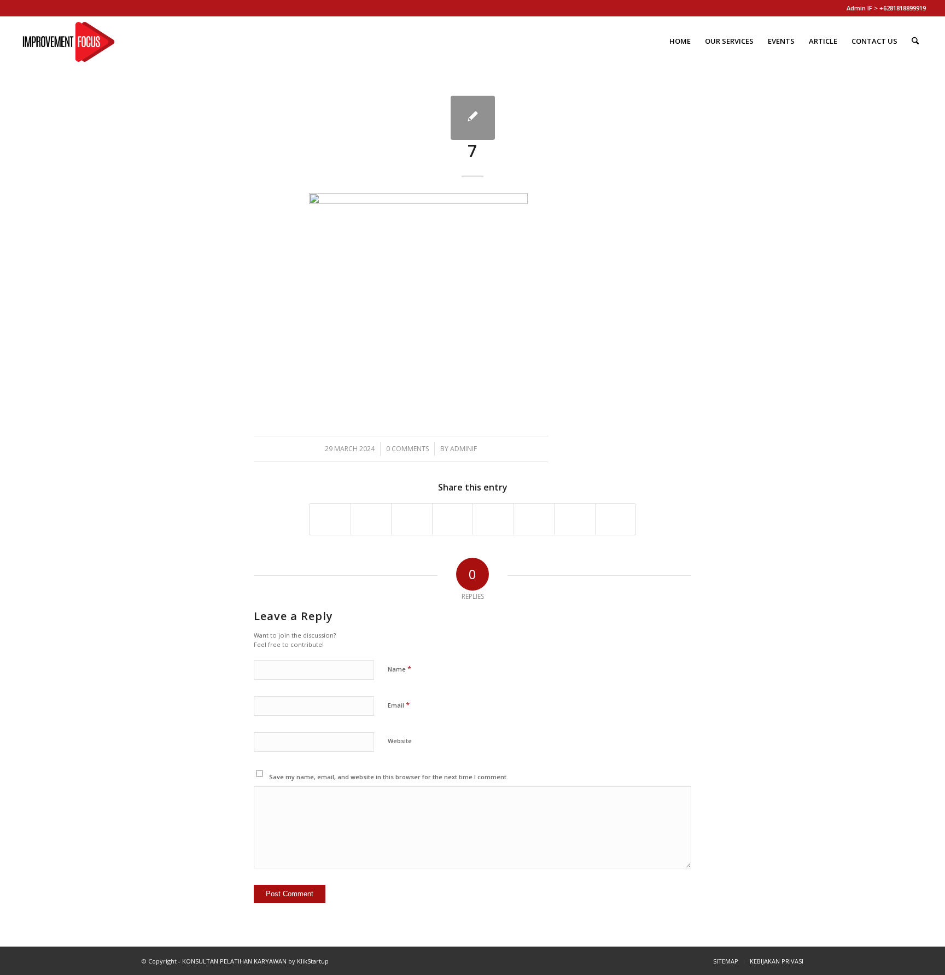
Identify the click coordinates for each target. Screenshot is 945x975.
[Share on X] (371, 519)
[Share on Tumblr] (493, 519)
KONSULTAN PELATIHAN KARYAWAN (234, 961)
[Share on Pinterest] (412, 519)
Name (399, 669)
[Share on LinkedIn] (453, 519)
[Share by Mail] (616, 519)
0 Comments (407, 448)
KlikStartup (313, 961)
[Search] (915, 41)
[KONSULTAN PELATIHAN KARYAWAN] (68, 41)
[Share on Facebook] (330, 519)
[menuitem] (680, 41)
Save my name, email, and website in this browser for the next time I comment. (388, 777)
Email (399, 705)
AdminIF (463, 448)
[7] (473, 118)
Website (400, 741)
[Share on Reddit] (575, 519)
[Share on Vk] (534, 519)
